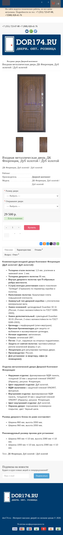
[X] (51, 243)
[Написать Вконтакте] (27, 31)
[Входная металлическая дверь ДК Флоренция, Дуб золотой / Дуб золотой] (31, 103)
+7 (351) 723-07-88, (45, 12)
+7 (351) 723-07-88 (11, 26)
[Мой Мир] (47, 243)
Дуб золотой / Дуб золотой (35, 454)
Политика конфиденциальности (30, 524)
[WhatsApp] (57, 243)
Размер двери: (12, 191)
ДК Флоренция (15, 454)
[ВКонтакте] (41, 243)
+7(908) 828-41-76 (13, 15)
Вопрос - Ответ (12, 254)
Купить (32, 227)
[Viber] (54, 243)
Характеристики (24, 250)
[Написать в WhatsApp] (31, 31)
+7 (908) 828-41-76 (28, 26)
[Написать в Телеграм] (35, 31)
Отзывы (39, 249)
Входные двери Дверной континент (22, 61)
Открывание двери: (15, 201)
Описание (9, 250)
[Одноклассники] (44, 243)
